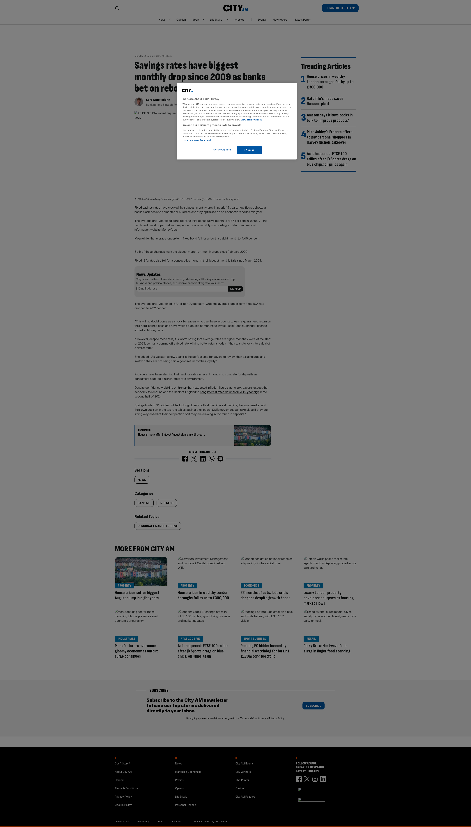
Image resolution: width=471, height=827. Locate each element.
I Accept (249, 149)
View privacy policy (251, 119)
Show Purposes (222, 149)
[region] (237, 121)
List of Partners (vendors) (197, 140)
